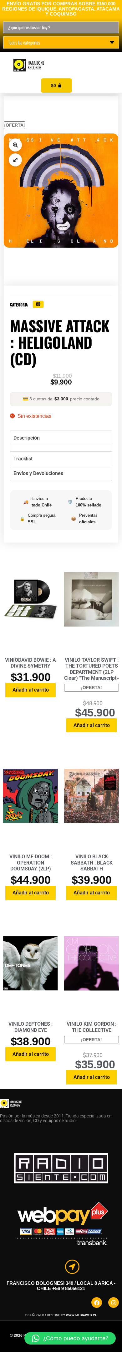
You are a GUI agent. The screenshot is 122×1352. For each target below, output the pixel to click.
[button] (110, 58)
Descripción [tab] (26, 438)
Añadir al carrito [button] (31, 690)
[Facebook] (96, 1302)
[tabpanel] (61, 448)
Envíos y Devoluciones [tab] (38, 473)
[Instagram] (113, 1302)
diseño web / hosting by (61, 1315)
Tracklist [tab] (23, 459)
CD (38, 304)
